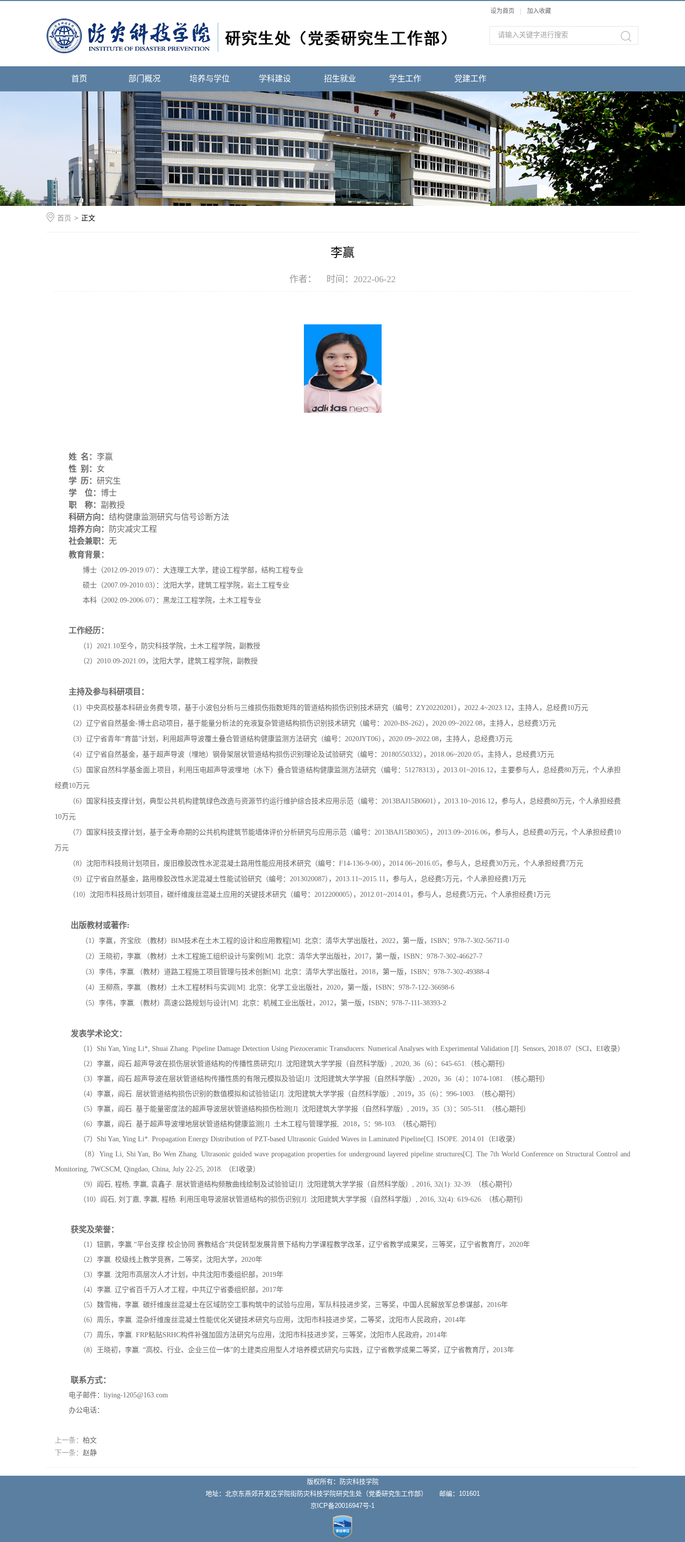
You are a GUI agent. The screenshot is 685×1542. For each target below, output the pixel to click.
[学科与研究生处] (247, 6)
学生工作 (405, 78)
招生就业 (340, 78)
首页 (79, 78)
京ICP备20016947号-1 (342, 1505)
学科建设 (275, 78)
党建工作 (470, 78)
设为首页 (502, 11)
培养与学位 (210, 78)
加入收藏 (539, 11)
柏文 (90, 1440)
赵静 (90, 1453)
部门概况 (144, 78)
